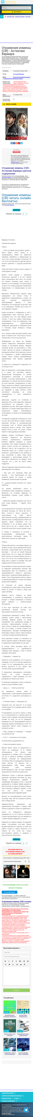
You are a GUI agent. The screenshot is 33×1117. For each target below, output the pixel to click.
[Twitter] (21, 143)
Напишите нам (15, 162)
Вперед (16, 210)
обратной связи (6, 1113)
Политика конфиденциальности (12, 1095)
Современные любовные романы (13, 78)
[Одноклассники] (16, 143)
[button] (5, 961)
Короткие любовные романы (21, 77)
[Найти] (29, 8)
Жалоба (17, 151)
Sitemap (16, 1098)
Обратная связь (6, 1098)
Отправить (16, 990)
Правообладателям (8, 1093)
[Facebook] (14, 143)
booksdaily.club (10, 2)
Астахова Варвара (18, 74)
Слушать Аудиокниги (8, 1101)
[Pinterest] (19, 143)
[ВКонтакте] (12, 143)
